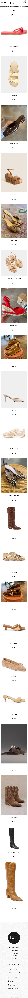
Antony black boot (14, 852)
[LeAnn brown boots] (14, 518)
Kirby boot (14, 904)
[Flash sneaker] (14, 433)
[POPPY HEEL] (14, 699)
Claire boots (14, 817)
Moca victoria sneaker (14, 605)
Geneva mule (14, 143)
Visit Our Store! (14, 972)
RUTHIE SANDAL (14, 47)
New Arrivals (14, 967)
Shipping (15, 956)
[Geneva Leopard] (14, 475)
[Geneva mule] (14, 123)
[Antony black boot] (14, 838)
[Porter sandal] (14, 627)
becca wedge (14, 326)
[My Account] (5, 2)
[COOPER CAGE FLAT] (14, 556)
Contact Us (14, 953)
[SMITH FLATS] (14, 663)
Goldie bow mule (14, 240)
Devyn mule (14, 766)
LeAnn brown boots (14, 534)
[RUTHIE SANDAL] (14, 31)
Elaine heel (14, 410)
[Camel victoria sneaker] (14, 347)
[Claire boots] (14, 795)
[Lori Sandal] (14, 74)
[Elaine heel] (14, 389)
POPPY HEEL (14, 714)
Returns (15, 958)
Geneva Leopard (14, 496)
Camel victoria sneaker (14, 362)
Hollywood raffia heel (14, 279)
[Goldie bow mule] (14, 221)
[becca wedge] (14, 305)
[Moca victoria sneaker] (14, 591)
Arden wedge (14, 195)
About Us (15, 951)
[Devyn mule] (14, 743)
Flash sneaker (14, 449)
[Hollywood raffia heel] (14, 263)
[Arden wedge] (14, 172)
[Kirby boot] (14, 882)
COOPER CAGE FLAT (14, 572)
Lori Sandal (14, 95)
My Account (14, 969)
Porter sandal (14, 643)
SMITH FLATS (14, 676)
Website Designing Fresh (18, 996)
